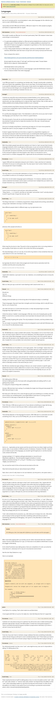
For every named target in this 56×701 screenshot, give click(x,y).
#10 (53, 281)
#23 (53, 643)
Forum (17, 1)
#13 (53, 344)
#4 (53, 142)
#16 (53, 411)
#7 (53, 187)
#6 (53, 170)
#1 (53, 32)
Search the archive (10, 6)
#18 (53, 496)
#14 (53, 376)
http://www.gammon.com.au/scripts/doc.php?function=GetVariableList (24, 58)
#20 (53, 607)
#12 (53, 329)
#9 (53, 271)
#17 (53, 479)
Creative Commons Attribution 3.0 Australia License (26, 697)
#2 (53, 79)
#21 (53, 618)
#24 (53, 676)
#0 (53, 17)
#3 (53, 94)
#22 (53, 631)
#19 (53, 524)
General (29, 1)
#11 (53, 289)
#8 (53, 198)
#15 (53, 402)
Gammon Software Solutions (8, 1)
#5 (53, 159)
